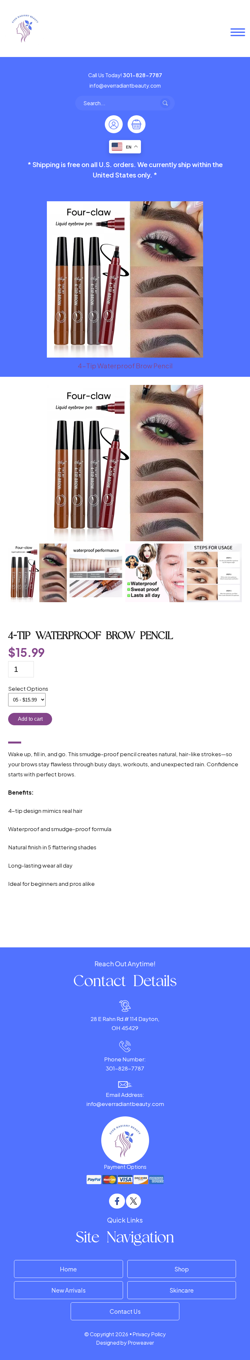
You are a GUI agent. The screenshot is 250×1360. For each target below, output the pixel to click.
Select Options (28, 688)
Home (68, 1269)
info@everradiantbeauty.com (125, 1103)
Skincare (182, 1290)
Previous (3, 574)
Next (246, 574)
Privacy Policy (149, 1334)
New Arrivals (68, 1290)
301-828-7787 (125, 1068)
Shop (181, 1269)
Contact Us (125, 1311)
